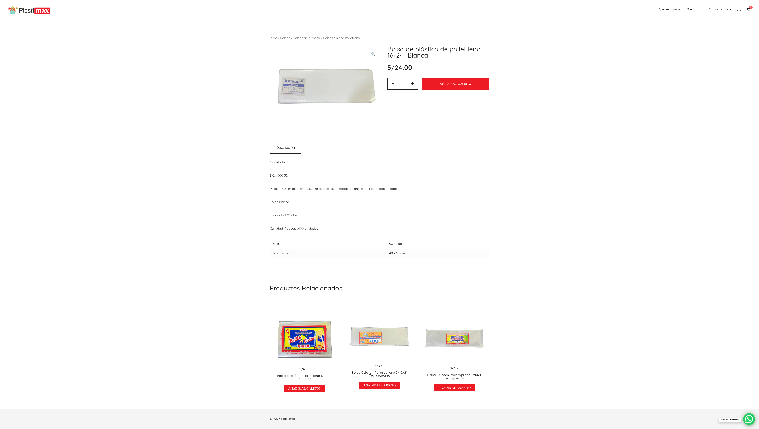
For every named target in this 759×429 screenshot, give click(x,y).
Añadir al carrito (455, 84)
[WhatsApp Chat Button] (749, 419)
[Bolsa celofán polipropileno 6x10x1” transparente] (304, 338)
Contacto (715, 9)
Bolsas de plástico (306, 38)
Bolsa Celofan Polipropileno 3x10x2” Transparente (379, 374)
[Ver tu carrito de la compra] (748, 9)
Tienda (692, 9)
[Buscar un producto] (729, 9)
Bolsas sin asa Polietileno (341, 38)
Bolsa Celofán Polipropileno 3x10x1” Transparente (454, 377)
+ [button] (412, 83)
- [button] (392, 83)
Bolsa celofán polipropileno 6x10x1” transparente (304, 377)
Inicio (273, 38)
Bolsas (285, 38)
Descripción (285, 148)
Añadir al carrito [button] (304, 388)
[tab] (285, 148)
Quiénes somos (669, 9)
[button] (373, 54)
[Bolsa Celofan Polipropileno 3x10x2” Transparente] (379, 336)
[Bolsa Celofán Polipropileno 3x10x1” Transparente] (454, 338)
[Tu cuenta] (739, 10)
